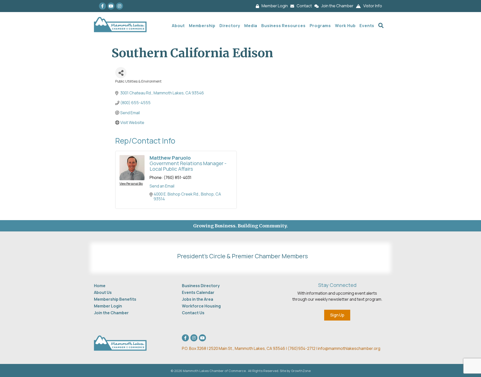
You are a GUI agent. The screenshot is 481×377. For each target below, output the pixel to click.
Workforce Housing (201, 306)
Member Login (108, 306)
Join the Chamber (111, 313)
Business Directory (201, 285)
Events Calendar (198, 292)
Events (366, 25)
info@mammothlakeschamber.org (349, 348)
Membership (202, 25)
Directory (229, 25)
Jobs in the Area (197, 299)
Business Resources (283, 25)
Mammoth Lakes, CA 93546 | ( (235, 348)
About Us (103, 292)
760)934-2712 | (303, 348)
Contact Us (193, 313)
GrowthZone (301, 370)
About (178, 25)
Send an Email (162, 186)
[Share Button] (121, 72)
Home (99, 285)
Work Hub (345, 25)
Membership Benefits (115, 299)
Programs (320, 25)
